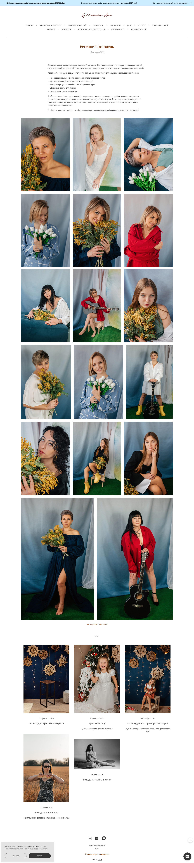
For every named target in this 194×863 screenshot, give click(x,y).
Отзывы (141, 25)
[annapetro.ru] (97, 15)
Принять (40, 856)
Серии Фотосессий (77, 25)
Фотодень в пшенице (46, 812)
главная (29, 25)
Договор (51, 29)
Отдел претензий (160, 25)
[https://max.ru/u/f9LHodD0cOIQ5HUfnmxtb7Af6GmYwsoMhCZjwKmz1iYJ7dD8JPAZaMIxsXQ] (104, 838)
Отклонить (16, 856)
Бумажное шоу (97, 723)
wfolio (100, 860)
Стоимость (98, 25)
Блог (129, 25)
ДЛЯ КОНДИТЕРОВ (139, 29)
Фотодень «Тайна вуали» (97, 779)
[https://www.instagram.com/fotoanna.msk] (89, 838)
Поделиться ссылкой (98, 624)
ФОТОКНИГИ (115, 25)
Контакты (66, 29)
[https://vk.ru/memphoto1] (96, 838)
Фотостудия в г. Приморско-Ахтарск (147, 723)
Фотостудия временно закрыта (46, 723)
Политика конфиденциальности (97, 854)
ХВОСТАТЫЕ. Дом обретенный (91, 29)
